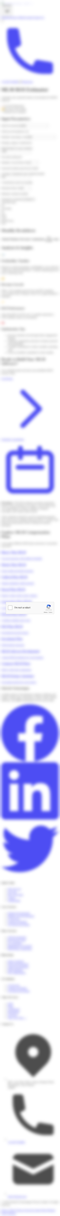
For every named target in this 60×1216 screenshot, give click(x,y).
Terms (50, 612)
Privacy (46, 612)
